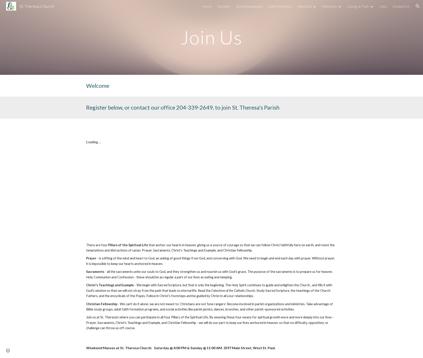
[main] (211, 37)
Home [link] (207, 6)
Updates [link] (223, 6)
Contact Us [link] (401, 6)
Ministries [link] (329, 6)
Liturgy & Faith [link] (358, 6)
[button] (417, 6)
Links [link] (383, 6)
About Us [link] (305, 6)
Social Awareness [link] (249, 6)
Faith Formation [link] (280, 6)
